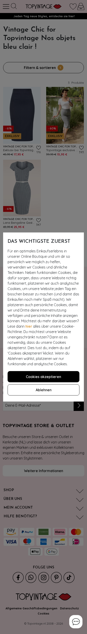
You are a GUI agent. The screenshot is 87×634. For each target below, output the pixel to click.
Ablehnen (44, 390)
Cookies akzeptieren (43, 376)
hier (28, 326)
